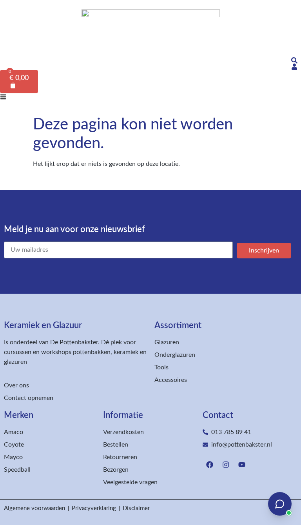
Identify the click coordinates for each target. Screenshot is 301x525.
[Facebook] (210, 465)
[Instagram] (226, 465)
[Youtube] (242, 465)
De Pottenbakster (74, 342)
